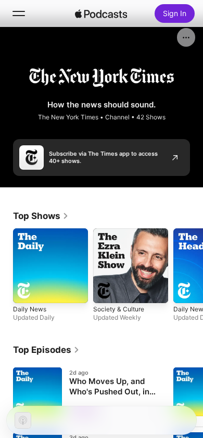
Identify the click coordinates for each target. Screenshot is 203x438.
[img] (101, 13)
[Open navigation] (18, 13)
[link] (41, 216)
